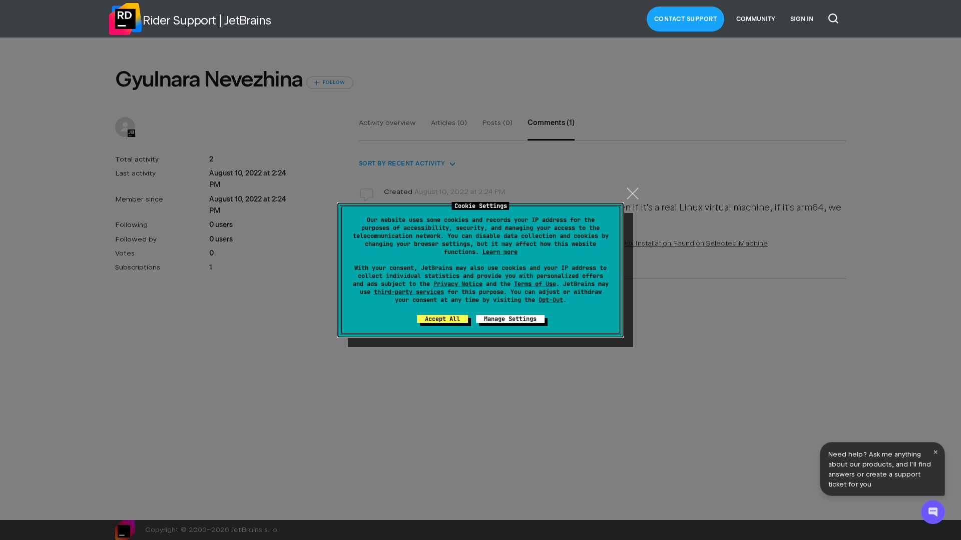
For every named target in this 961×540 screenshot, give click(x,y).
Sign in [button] (801, 19)
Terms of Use (535, 284)
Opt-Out (551, 300)
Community (755, 19)
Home (125, 19)
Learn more (500, 252)
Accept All (442, 319)
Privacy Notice (458, 284)
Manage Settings (510, 319)
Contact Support (685, 19)
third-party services (409, 292)
